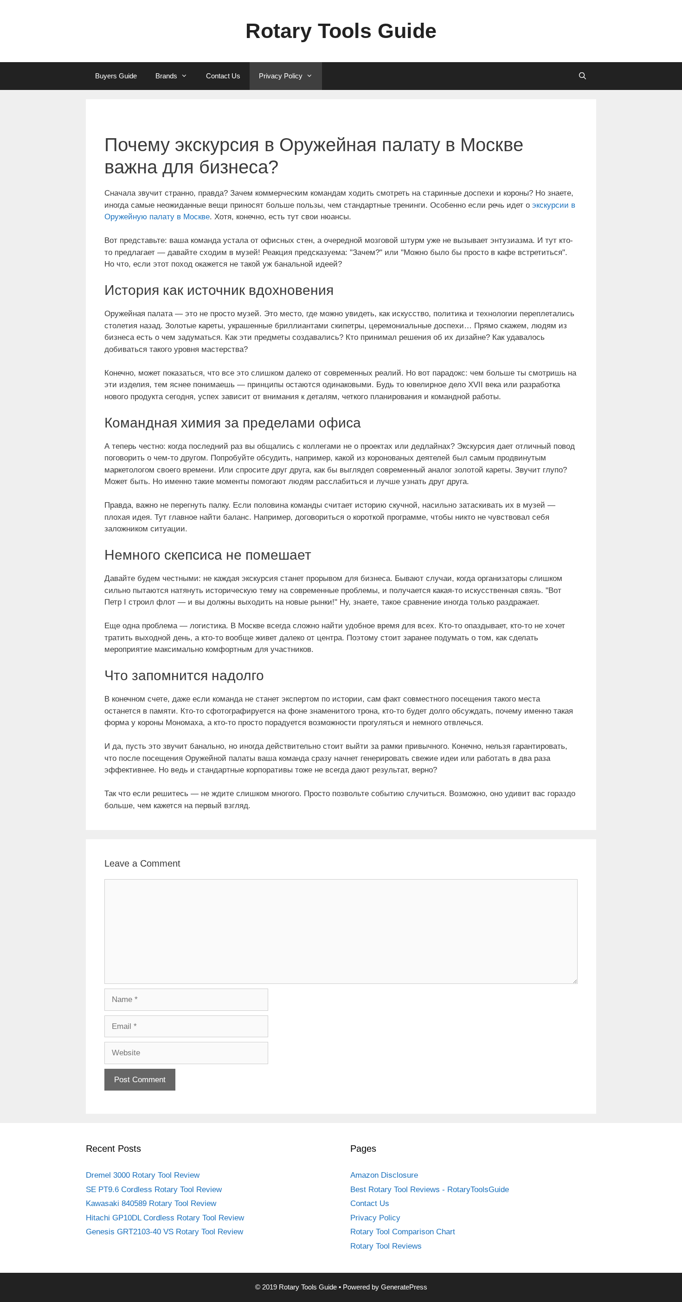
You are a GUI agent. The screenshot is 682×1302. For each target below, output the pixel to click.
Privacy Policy (280, 76)
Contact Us (223, 76)
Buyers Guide (116, 76)
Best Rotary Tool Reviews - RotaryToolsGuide (429, 1189)
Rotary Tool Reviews (386, 1246)
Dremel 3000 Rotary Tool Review (142, 1175)
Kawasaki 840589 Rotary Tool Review (151, 1203)
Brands (166, 76)
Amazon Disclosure (384, 1175)
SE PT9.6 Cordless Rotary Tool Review (154, 1189)
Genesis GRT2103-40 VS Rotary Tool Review (164, 1231)
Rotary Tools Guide (341, 31)
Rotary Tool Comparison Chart (402, 1231)
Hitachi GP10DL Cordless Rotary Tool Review (165, 1217)
